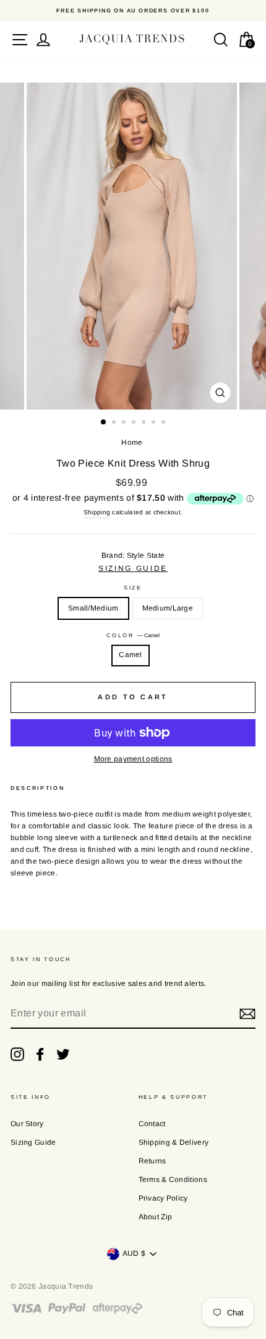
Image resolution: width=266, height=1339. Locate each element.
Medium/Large (168, 608)
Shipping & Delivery (174, 1142)
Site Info (31, 1097)
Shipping (97, 512)
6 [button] (155, 423)
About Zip (156, 1216)
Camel (130, 654)
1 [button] (104, 422)
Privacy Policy (163, 1198)
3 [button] (125, 423)
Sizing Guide (33, 1142)
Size (133, 581)
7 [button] (164, 423)
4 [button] (135, 423)
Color (132, 635)
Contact (152, 1123)
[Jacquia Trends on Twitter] (63, 1054)
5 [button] (145, 423)
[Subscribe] (247, 1013)
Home (131, 442)
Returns (152, 1161)
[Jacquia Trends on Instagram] (17, 1054)
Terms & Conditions (173, 1179)
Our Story (27, 1123)
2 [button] (115, 423)
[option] (133, 10)
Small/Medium (93, 608)
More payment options (133, 759)
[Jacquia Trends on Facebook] (40, 1054)
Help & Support (173, 1097)
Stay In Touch (41, 959)
